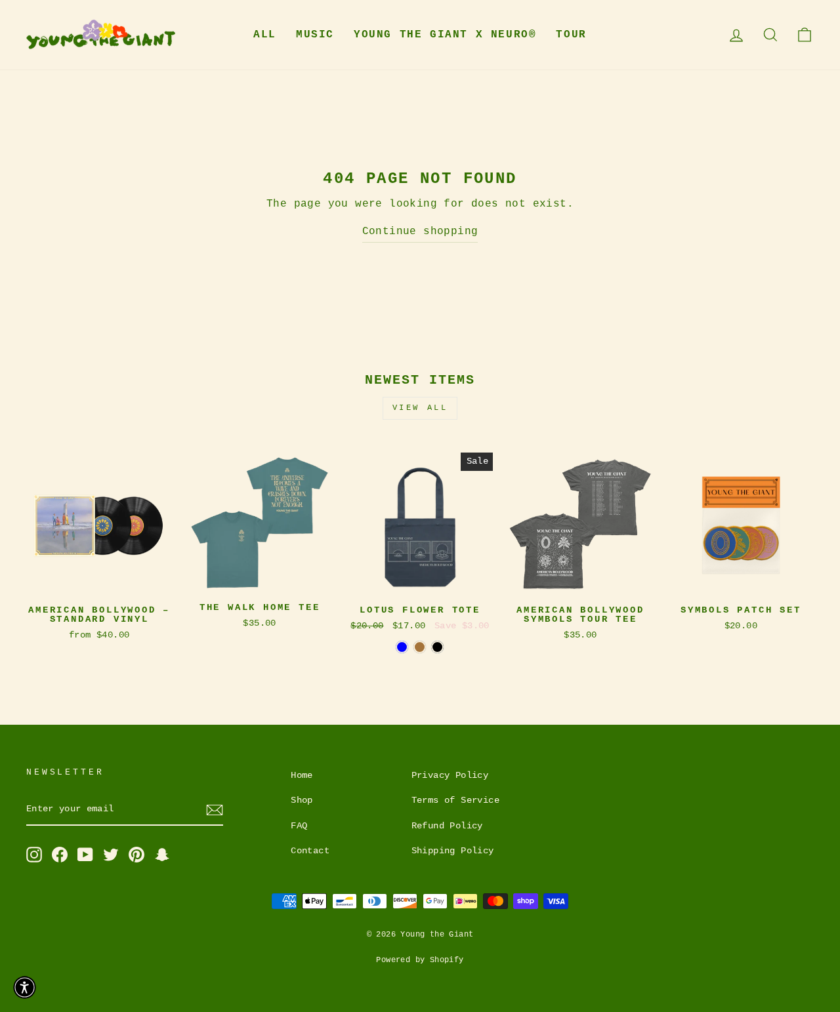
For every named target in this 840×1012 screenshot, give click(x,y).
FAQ (299, 826)
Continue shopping (420, 231)
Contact (310, 851)
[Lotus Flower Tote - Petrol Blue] (402, 647)
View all (420, 408)
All (264, 35)
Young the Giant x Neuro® (445, 35)
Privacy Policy (450, 775)
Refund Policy (447, 826)
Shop (302, 800)
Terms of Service (455, 800)
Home (302, 775)
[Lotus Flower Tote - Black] (437, 647)
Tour (571, 35)
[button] (24, 987)
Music (315, 35)
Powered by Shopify (419, 960)
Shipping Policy (452, 851)
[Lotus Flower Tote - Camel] (419, 647)
